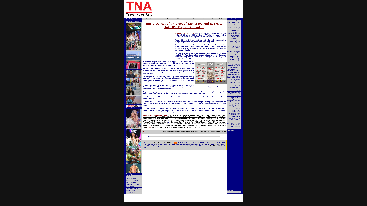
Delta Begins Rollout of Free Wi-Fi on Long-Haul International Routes (233, 106)
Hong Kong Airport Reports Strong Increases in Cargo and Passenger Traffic (233, 100)
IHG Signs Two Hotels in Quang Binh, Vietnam (233, 69)
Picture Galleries (131, 108)
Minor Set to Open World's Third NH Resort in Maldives (233, 84)
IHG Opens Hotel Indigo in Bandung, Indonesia (233, 123)
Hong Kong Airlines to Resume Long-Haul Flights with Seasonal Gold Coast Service (234, 65)
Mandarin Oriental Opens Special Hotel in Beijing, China (176, 131)
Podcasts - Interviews (132, 180)
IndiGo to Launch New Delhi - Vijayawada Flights (234, 94)
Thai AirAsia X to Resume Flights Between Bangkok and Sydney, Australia (234, 112)
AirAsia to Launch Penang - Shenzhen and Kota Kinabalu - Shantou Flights (224, 131)
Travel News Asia (151, 19)
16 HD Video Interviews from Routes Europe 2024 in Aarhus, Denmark (169, 118)
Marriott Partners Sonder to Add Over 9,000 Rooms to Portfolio (234, 119)
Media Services (167, 19)
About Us (139, 201)
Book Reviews (130, 186)
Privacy (134, 201)
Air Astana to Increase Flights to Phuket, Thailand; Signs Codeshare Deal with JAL (234, 57)
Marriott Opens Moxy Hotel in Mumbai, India (234, 73)
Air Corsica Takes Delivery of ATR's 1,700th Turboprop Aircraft (235, 41)
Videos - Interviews (131, 182)
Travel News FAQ (215, 146)
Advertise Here (236, 192)
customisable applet (183, 146)
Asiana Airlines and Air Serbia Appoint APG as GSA (233, 89)
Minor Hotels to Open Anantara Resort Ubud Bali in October (234, 46)
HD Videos (129, 21)
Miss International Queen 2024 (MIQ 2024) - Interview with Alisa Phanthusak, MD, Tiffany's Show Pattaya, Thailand (184, 117)
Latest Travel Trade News (234, 19)
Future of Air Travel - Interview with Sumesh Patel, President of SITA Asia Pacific (196, 115)
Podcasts (196, 19)
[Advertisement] (201, 9)
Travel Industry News (218, 19)
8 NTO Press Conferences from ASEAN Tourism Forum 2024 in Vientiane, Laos (176, 124)
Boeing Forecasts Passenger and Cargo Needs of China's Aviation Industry (234, 34)
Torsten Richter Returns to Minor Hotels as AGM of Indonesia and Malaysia (233, 78)
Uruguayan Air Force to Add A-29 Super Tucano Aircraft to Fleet (233, 51)
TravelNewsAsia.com (147, 201)
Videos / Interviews (183, 19)
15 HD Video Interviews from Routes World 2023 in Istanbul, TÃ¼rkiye (177, 127)
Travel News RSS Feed (132, 184)
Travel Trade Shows (131, 193)
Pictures (205, 19)
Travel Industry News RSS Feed (163, 143)
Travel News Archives (132, 188)
